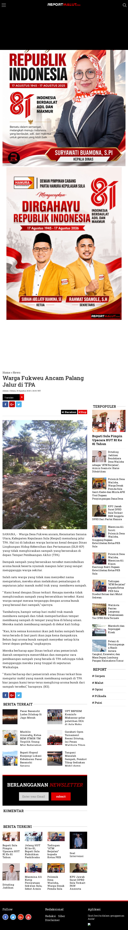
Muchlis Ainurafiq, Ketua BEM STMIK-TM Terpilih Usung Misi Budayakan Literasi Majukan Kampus (22, 740)
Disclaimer (52, 920)
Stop (83, 412)
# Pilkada (99, 696)
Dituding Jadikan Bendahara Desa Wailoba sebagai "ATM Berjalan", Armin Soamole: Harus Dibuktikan (108, 461)
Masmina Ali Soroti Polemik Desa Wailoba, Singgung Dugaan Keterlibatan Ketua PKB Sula (108, 536)
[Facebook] (5, 404)
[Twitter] (19, 404)
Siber (61, 916)
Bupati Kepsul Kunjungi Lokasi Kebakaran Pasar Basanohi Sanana (31, 759)
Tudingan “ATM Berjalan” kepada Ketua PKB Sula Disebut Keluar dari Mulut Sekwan (55, 857)
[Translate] (22, 397)
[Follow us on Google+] (21, 917)
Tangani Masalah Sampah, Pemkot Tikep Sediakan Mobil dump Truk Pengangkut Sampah (67, 761)
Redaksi (50, 916)
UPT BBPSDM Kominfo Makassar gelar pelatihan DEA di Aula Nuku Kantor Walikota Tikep (66, 719)
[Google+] (12, 404)
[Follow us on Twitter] (13, 917)
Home (6, 372)
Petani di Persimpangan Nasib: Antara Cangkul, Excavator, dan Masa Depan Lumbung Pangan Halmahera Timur (108, 651)
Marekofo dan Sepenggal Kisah (116, 629)
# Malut (97, 683)
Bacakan (70, 412)
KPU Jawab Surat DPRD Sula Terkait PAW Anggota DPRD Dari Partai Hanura (77, 887)
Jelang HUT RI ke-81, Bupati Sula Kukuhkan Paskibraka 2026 (32, 853)
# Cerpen (98, 676)
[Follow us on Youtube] (28, 917)
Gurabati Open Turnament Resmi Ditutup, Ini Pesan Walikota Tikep (75, 738)
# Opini (97, 689)
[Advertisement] (64, 25)
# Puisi (97, 703)
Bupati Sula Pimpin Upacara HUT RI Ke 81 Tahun (11, 851)
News (16, 372)
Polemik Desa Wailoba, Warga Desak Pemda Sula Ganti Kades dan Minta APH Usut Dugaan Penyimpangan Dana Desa (108, 489)
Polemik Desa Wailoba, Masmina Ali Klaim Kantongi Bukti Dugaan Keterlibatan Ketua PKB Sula (108, 563)
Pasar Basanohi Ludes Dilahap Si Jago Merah (31, 714)
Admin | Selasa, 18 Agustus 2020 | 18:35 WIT (21, 390)
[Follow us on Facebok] (5, 917)
